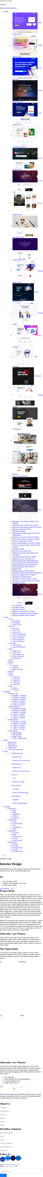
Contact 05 (16, 684)
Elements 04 (12, 842)
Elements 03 (12, 831)
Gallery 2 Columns (19, 701)
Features (15, 844)
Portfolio (7, 692)
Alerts (14, 812)
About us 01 (17, 651)
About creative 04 (18, 656)
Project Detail (12, 731)
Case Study (12, 643)
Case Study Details (19, 647)
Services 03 (16, 632)
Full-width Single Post (15, 749)
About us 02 (17, 652)
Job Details (16, 623)
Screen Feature (17, 840)
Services (11, 626)
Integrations (16, 814)
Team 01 (15, 666)
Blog (5, 740)
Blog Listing (12, 742)
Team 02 (15, 667)
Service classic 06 (18, 638)
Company (3, 1107)
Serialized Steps (18, 851)
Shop (6, 751)
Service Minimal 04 (19, 634)
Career (10, 619)
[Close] (1, 1086)
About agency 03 (18, 654)
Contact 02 (16, 679)
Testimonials (17, 827)
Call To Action (17, 823)
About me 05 (17, 658)
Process (10, 660)
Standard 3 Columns (19, 697)
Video (14, 829)
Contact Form (17, 836)
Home (6, 11)
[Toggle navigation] (17, 8)
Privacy (2, 1140)
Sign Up (11, 671)
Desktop (3, 1118)
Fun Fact (15, 849)
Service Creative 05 (19, 636)
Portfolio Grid (13, 693)
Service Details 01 (19, 639)
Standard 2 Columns (19, 695)
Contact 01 (16, 677)
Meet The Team (18, 669)
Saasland (6, 1094)
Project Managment (6, 1133)
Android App (4, 1111)
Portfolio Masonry (14, 707)
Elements (7, 807)
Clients (15, 816)
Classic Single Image (19, 738)
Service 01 (16, 628)
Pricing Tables (17, 848)
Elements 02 (12, 820)
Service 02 (16, 630)
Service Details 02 (19, 641)
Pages (6, 617)
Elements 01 (12, 808)
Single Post (12, 747)
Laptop (2, 1121)
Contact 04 (16, 682)
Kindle (2, 1125)
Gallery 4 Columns (19, 705)
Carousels (16, 833)
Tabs (14, 825)
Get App (15, 846)
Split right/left (17, 734)
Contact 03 (16, 680)
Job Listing (16, 621)
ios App (2, 1114)
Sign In (10, 673)
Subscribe (16, 818)
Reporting (3, 1150)
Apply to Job (17, 625)
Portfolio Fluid (13, 720)
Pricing (10, 662)
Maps (14, 835)
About (10, 649)
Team (10, 664)
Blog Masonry (13, 746)
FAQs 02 (16, 690)
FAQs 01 (16, 688)
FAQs (10, 686)
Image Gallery (17, 736)
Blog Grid (11, 744)
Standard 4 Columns (19, 699)
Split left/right (17, 733)
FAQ (1, 1136)
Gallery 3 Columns (19, 703)
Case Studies (17, 645)
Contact (10, 675)
